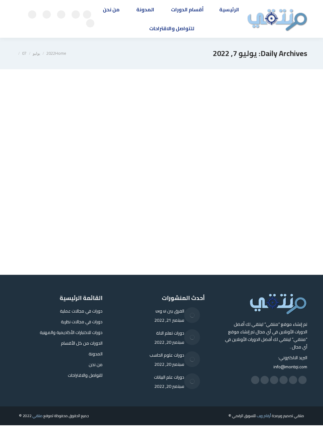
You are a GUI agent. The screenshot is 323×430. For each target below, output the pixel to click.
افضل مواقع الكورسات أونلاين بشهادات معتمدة (235, 198)
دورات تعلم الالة (170, 333)
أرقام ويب (264, 415)
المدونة (289, 209)
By (266, 209)
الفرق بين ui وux (170, 311)
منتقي (37, 415)
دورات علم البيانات (169, 377)
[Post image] (192, 315)
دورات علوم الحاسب (167, 355)
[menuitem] (229, 9)
